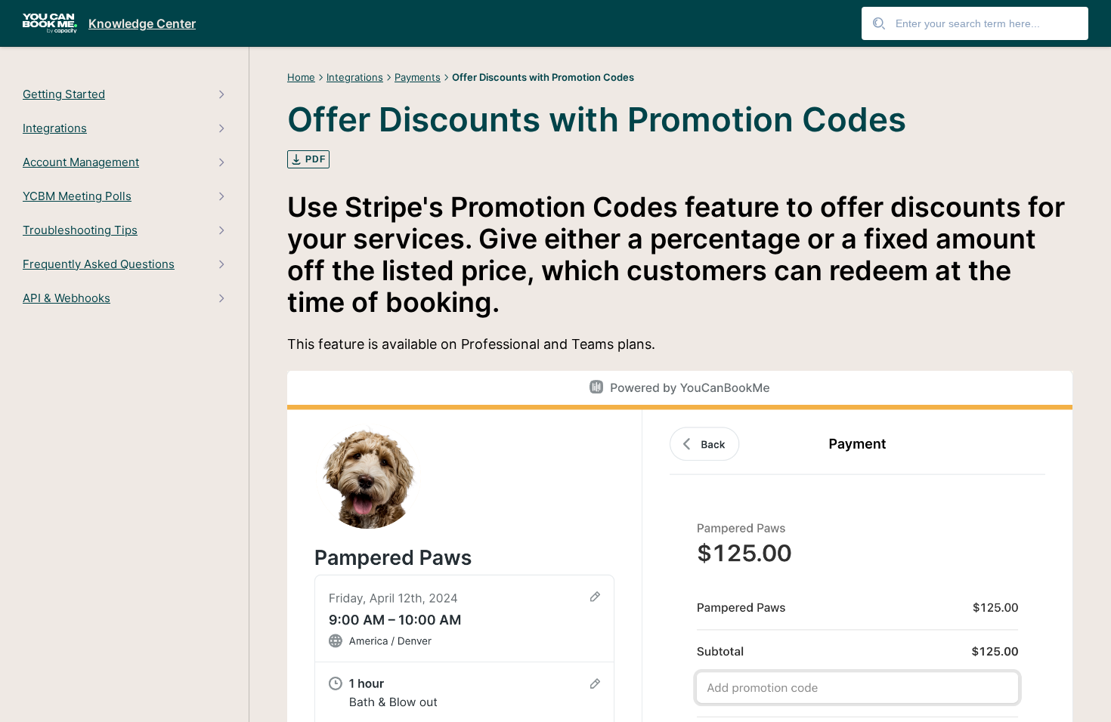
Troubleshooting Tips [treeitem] (80, 230)
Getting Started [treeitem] (64, 94)
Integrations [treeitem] (55, 128)
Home (301, 77)
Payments (418, 77)
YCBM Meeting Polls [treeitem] (77, 196)
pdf (315, 159)
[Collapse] (221, 94)
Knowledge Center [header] (142, 23)
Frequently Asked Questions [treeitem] (99, 264)
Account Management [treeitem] (81, 162)
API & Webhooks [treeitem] (66, 298)
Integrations (354, 77)
